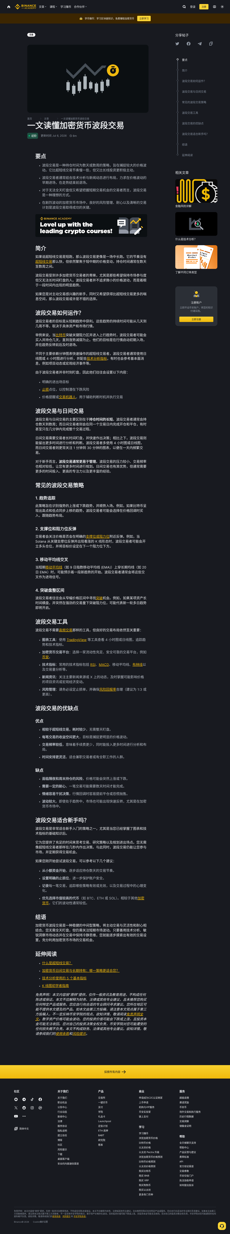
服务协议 (62, 1125)
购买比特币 (145, 1170)
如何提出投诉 (186, 1185)
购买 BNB (144, 1175)
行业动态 (62, 1111)
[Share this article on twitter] (177, 44)
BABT (101, 1135)
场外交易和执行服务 (190, 1111)
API (181, 1161)
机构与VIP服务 (146, 1107)
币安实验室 (145, 1111)
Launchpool (104, 1121)
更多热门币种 (146, 1194)
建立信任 (62, 1135)
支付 (100, 1107)
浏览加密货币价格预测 (150, 1156)
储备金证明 (185, 1125)
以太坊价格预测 (147, 1166)
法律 (60, 1121)
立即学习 (144, 18)
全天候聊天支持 (187, 1142)
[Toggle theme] (222, 6)
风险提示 (62, 1149)
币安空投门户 (186, 1175)
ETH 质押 (103, 1130)
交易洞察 (184, 1121)
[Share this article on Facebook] (189, 44)
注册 (204, 6)
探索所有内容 (112, 1072)
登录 (192, 6)
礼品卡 (101, 1116)
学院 (100, 1111)
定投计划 (103, 1125)
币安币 (183, 1107)
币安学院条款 (80, 1216)
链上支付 (143, 1116)
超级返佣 (184, 1097)
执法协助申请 (186, 1180)
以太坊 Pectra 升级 (149, 1152)
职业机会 (62, 1102)
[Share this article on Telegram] (200, 44)
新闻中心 (62, 1116)
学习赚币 (143, 1133)
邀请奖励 (184, 1102)
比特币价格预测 (147, 1161)
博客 (60, 1140)
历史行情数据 (186, 1116)
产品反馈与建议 (187, 1152)
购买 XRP (144, 1180)
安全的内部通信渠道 (68, 1163)
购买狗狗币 (145, 1185)
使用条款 (56, 1216)
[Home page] (25, 6)
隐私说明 (62, 1130)
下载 (60, 1154)
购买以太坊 (145, 1189)
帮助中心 (184, 1147)
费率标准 (184, 1156)
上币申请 (143, 1102)
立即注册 (196, 319)
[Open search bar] (183, 7)
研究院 (101, 1140)
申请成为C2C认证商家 (150, 1097)
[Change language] (214, 7)
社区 (60, 1144)
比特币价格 (145, 1142)
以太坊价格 (145, 1147)
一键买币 (103, 1102)
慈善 (100, 1144)
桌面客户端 (63, 1158)
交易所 (101, 1097)
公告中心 (62, 1107)
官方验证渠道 (186, 1166)
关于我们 (62, 1097)
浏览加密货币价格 (148, 1138)
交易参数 (184, 1170)
